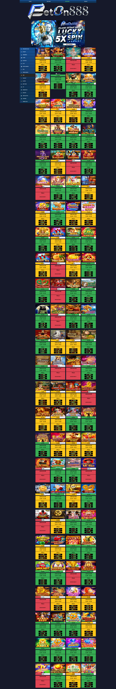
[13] (64, 46)
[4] (54, 46)
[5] (55, 46)
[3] (53, 46)
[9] (60, 46)
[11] (62, 46)
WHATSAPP (67, 1)
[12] (63, 46)
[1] (51, 46)
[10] (61, 46)
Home (30, 1)
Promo (85, 1)
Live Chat (49, 1)
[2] (52, 46)
